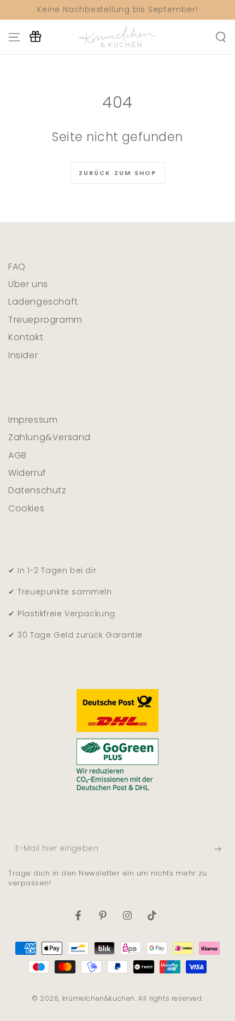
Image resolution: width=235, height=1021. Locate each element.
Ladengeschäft (43, 301)
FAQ (17, 266)
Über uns (28, 284)
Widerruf (27, 472)
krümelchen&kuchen (98, 998)
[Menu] (14, 37)
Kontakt (25, 337)
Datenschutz (37, 490)
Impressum (32, 419)
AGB (17, 455)
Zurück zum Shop (118, 172)
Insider (23, 355)
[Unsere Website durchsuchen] (221, 37)
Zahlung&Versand (49, 437)
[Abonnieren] (220, 849)
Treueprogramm (45, 319)
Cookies (26, 508)
